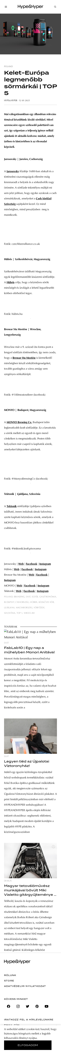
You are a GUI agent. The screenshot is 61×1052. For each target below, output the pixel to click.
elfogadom (28, 1045)
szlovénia (9, 613)
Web (21, 564)
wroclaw (29, 613)
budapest (9, 602)
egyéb (35, 597)
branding (19, 597)
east (28, 597)
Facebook (31, 564)
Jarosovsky (13, 171)
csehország (22, 602)
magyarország (24, 608)
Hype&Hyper (10, 101)
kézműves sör (46, 602)
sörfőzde (39, 608)
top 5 (20, 613)
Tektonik (12, 506)
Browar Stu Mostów (24, 358)
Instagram (45, 564)
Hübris (10, 282)
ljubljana (9, 608)
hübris (33, 602)
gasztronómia (47, 597)
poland (8, 67)
